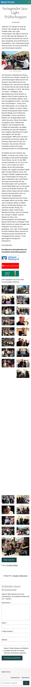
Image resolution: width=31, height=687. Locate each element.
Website (4, 640)
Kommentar (6, 603)
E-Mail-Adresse (7, 631)
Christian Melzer (12, 565)
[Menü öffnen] (29, 2)
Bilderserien (23, 576)
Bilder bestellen (9, 560)
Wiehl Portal (7, 2)
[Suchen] (26, 683)
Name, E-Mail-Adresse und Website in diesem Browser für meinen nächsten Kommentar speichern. (16, 650)
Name (4, 623)
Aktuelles (15, 576)
